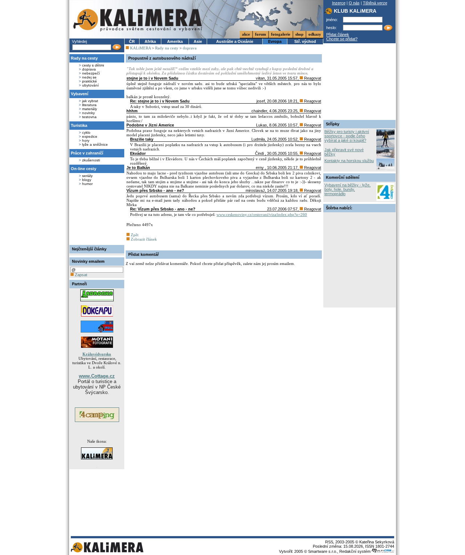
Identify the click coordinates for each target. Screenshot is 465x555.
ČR (132, 41)
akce (246, 34)
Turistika (79, 125)
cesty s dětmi (93, 65)
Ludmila (258, 139)
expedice (89, 136)
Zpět (134, 235)
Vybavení (79, 94)
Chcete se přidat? (341, 39)
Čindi (260, 153)
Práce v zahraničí (87, 153)
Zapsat (80, 275)
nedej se (89, 77)
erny (260, 167)
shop (299, 34)
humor (87, 184)
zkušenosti (91, 160)
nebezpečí (91, 73)
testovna (89, 117)
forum (260, 34)
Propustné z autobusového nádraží (162, 58)
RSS (329, 542)
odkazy (314, 34)
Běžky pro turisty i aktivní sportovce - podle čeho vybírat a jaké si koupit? (346, 135)
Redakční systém (355, 551)
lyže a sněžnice (95, 144)
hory (85, 140)
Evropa (275, 41)
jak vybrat (90, 101)
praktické (89, 81)
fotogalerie (280, 34)
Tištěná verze (375, 3)
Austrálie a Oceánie (234, 41)
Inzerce (338, 3)
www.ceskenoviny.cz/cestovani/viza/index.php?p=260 (262, 214)
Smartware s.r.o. (322, 551)
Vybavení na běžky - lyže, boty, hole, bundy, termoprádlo (347, 189)
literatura (89, 105)
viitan (260, 78)
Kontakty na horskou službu (349, 160)
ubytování (90, 85)
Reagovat (312, 78)
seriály (87, 176)
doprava (89, 69)
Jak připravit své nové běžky (344, 152)
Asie (198, 41)
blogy (86, 180)
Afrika (150, 41)
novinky (88, 113)
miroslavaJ (255, 190)
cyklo (86, 132)
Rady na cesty (84, 58)
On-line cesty (83, 168)
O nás (354, 3)
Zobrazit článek (143, 239)
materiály (89, 109)
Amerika (175, 41)
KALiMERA (140, 48)
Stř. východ (305, 41)
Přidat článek (337, 34)
